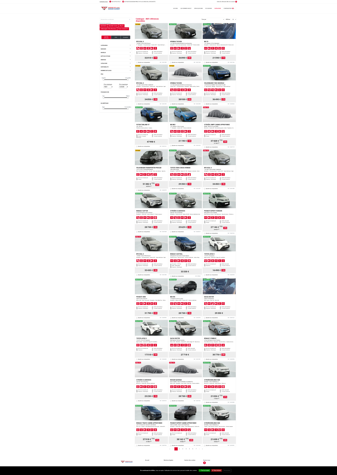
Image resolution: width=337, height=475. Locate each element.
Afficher (228, 19)
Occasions (208, 8)
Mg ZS (121, 25)
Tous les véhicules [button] (106, 37)
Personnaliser (227, 470)
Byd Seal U (104, 25)
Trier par (203, 19)
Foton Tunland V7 (123, 28)
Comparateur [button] (228, 8)
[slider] (103, 80)
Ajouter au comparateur (144, 62)
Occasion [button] (125, 37)
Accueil (175, 8)
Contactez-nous (104, 1)
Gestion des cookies (189, 460)
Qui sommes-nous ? (186, 8)
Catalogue (217, 8)
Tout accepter (205, 470)
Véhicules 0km (198, 8)
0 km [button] (116, 37)
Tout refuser (217, 470)
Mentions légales (168, 460)
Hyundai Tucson (113, 25)
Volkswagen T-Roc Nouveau (108, 28)
